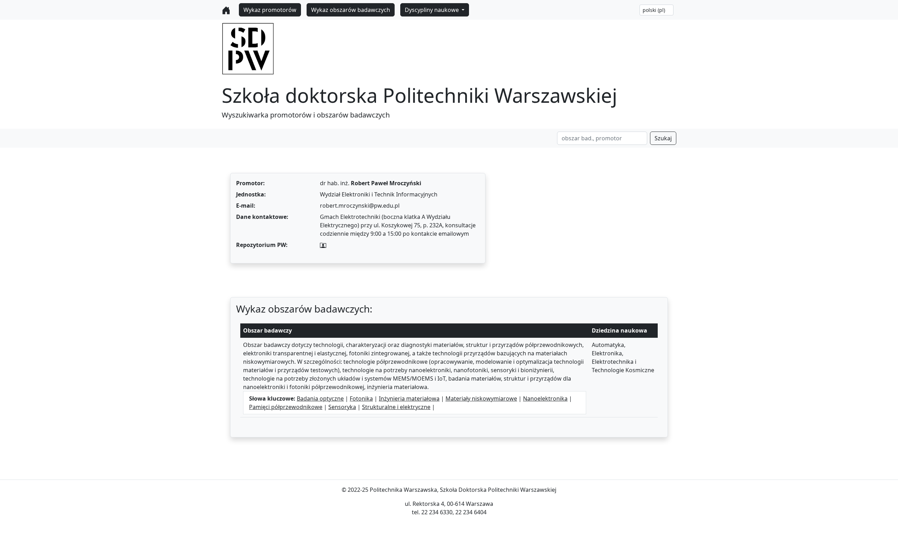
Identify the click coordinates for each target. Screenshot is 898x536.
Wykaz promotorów (269, 10)
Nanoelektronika (545, 398)
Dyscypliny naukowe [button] (432, 10)
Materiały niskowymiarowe (481, 398)
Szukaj (663, 138)
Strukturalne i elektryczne (396, 407)
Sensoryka (342, 407)
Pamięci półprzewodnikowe (285, 407)
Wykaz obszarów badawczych (350, 10)
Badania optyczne (320, 398)
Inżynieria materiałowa (409, 398)
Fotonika (361, 398)
